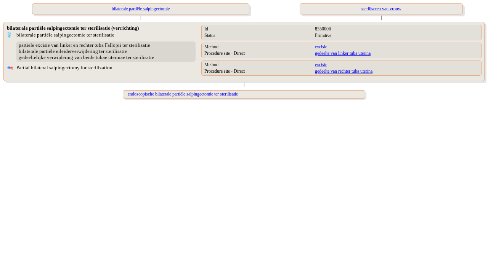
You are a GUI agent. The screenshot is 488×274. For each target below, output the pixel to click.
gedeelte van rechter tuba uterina (343, 71)
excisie (321, 46)
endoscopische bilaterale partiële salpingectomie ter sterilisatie (183, 94)
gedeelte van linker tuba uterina (343, 53)
